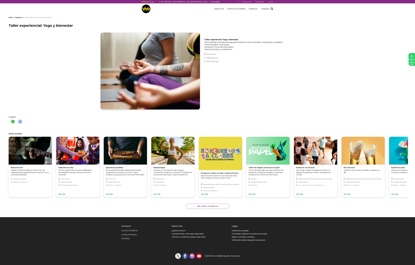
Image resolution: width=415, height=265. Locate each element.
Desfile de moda (398, 168)
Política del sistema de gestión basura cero (248, 240)
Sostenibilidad (259, 1)
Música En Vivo (17, 168)
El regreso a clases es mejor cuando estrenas (219, 173)
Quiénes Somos (246, 1)
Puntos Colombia (236, 9)
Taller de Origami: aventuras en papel (264, 168)
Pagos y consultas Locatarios (243, 237)
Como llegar (215, 1)
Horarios (270, 1)
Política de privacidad (240, 231)
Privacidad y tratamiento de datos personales (249, 234)
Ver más (61, 194)
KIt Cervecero (349, 168)
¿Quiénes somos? (178, 231)
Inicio (11, 17)
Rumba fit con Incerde (305, 168)
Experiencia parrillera (114, 168)
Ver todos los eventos (207, 206)
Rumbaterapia (159, 168)
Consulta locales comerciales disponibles (188, 234)
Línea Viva (219, 9)
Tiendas (265, 9)
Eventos (253, 9)
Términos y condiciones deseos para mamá (188, 237)
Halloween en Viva (65, 168)
